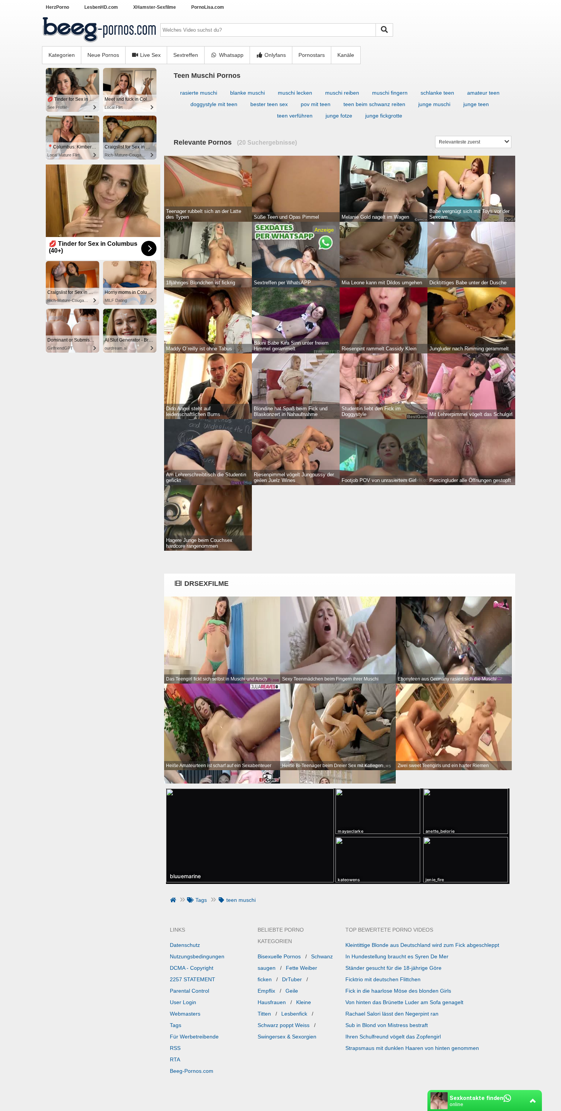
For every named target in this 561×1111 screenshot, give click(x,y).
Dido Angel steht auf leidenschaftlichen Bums (193, 411)
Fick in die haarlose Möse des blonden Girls (398, 991)
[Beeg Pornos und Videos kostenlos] (99, 43)
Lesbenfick (294, 1014)
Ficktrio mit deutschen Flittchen (383, 979)
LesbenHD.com (101, 7)
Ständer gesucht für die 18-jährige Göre (393, 968)
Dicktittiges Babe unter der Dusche (467, 282)
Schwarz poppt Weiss (284, 1025)
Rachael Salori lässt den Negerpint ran (391, 1014)
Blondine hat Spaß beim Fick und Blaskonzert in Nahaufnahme (290, 411)
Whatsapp (230, 55)
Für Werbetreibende (194, 1037)
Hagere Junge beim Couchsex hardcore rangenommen (199, 543)
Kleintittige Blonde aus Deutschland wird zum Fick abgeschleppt (422, 945)
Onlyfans (274, 55)
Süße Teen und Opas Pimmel (286, 217)
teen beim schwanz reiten (374, 104)
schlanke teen (437, 93)
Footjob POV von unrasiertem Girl (379, 480)
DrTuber (292, 979)
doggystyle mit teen (213, 104)
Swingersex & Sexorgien (287, 1037)
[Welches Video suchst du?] (384, 30)
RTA (175, 1059)
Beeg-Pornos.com (191, 1071)
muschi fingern (390, 93)
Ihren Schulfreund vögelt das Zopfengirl (393, 1037)
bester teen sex (269, 104)
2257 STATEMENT (192, 979)
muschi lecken (295, 93)
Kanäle (345, 55)
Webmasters (185, 1014)
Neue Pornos (103, 55)
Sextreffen (185, 55)
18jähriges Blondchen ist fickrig (200, 282)
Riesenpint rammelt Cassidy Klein (379, 349)
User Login (183, 1002)
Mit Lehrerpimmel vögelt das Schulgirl (471, 414)
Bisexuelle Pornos (279, 956)
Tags (175, 1025)
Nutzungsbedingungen (197, 956)
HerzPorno (57, 7)
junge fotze (339, 116)
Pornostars (311, 55)
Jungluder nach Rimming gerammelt (469, 349)
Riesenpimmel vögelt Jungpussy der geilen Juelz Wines (294, 477)
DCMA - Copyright (191, 968)
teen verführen (295, 116)
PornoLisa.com (207, 7)
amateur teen (483, 93)
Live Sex (150, 55)
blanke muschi (247, 93)
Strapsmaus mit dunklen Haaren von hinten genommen (412, 1048)
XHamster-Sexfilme (154, 7)
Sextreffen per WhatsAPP (282, 282)
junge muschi (434, 104)
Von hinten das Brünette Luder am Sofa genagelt (404, 1002)
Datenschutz (185, 945)
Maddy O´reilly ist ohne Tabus (199, 349)
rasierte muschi (198, 93)
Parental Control (189, 991)
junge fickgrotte (383, 116)
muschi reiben (342, 93)
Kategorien (61, 55)
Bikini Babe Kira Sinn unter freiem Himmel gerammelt (291, 346)
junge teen (476, 104)
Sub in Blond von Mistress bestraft (386, 1025)
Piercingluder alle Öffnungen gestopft (470, 480)
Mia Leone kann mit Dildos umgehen (382, 282)
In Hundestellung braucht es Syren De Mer (396, 956)
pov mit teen (315, 104)
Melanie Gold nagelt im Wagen (375, 217)
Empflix (266, 991)
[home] (174, 900)
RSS (175, 1048)
